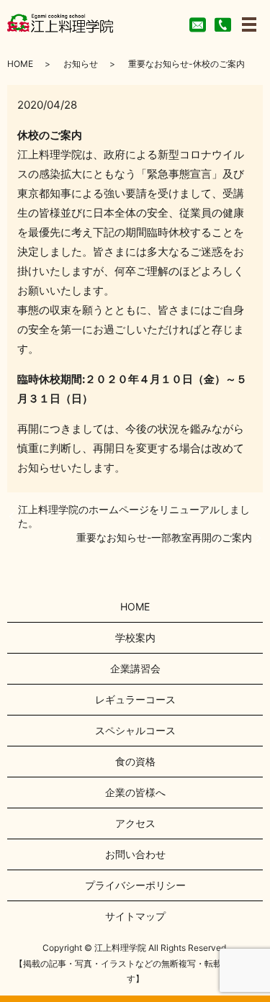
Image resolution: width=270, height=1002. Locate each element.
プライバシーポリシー (135, 885)
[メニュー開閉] (249, 24)
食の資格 (135, 761)
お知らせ (80, 63)
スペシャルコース (135, 730)
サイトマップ (135, 916)
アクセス (135, 823)
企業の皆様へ (135, 792)
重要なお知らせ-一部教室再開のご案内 (164, 537)
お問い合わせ (135, 854)
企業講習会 (135, 668)
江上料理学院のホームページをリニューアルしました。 (134, 516)
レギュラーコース (135, 699)
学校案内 (135, 637)
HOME (20, 63)
